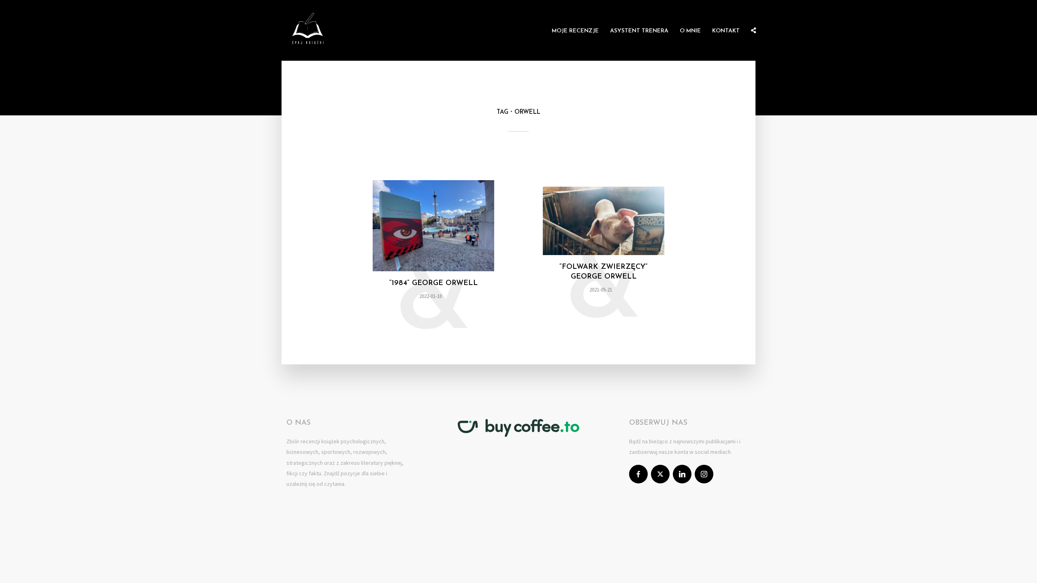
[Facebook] (638, 474)
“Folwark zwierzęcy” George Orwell (603, 272)
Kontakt (726, 31)
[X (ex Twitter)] (660, 474)
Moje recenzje (575, 31)
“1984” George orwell (433, 283)
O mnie (690, 31)
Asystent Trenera (639, 31)
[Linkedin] (682, 474)
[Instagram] (704, 474)
